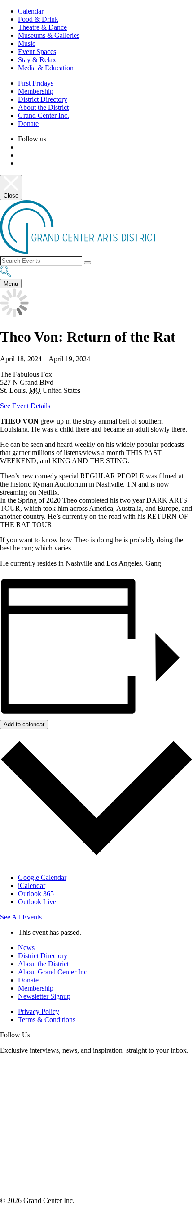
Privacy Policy (38, 1011)
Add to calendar (24, 724)
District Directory (42, 99)
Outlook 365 (36, 893)
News (26, 947)
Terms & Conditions (46, 1019)
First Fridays (35, 83)
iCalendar (31, 885)
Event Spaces (37, 51)
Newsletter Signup (44, 996)
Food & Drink (38, 19)
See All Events (21, 917)
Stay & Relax (37, 59)
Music (26, 43)
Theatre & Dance (42, 27)
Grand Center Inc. (43, 115)
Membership (35, 91)
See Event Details (25, 406)
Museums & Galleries (48, 35)
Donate (28, 123)
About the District (43, 107)
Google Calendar (42, 877)
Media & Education (46, 68)
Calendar (31, 11)
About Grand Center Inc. (53, 972)
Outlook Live (37, 902)
